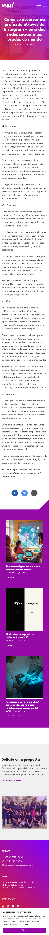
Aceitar (24, 930)
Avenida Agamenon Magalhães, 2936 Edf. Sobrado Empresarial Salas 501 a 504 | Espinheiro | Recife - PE (19, 885)
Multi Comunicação (8, 5)
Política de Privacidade (11, 921)
